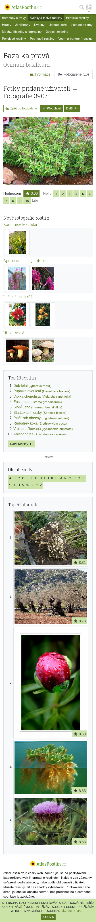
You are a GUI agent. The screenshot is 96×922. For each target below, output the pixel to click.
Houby (6, 24)
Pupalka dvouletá (41, 391)
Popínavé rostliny (42, 38)
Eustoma (37, 402)
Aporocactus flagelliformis (26, 260)
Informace (42, 74)
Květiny (39, 24)
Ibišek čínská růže (18, 296)
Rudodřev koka (40, 423)
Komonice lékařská (20, 224)
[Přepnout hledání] (81, 7)
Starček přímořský (40, 412)
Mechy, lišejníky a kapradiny (22, 31)
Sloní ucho (37, 407)
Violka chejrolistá (42, 396)
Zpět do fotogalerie (23, 108)
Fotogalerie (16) (76, 74)
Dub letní (32, 386)
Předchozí (53, 108)
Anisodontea (40, 434)
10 (27, 201)
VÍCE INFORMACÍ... (73, 911)
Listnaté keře (57, 24)
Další (70, 108)
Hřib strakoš (14, 332)
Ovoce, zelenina (57, 31)
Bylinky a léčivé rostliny (46, 18)
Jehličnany (22, 24)
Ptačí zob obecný (41, 418)
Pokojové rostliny (14, 38)
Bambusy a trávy (14, 18)
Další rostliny (19, 444)
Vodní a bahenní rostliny (75, 38)
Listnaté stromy (81, 24)
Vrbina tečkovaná (43, 429)
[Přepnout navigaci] (88, 7)
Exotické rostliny (77, 18)
